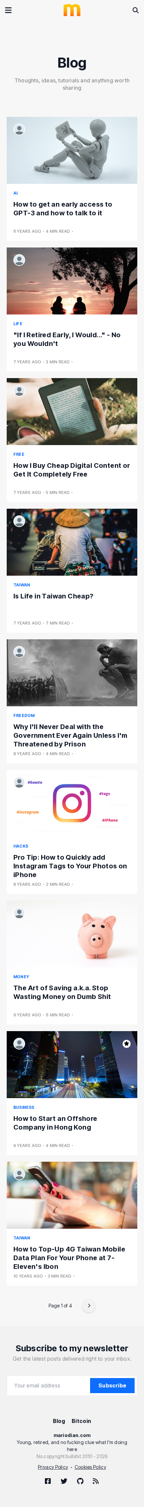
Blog (59, 1421)
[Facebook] (48, 1480)
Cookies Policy (90, 1467)
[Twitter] (64, 1480)
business (23, 1107)
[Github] (80, 1480)
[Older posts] (88, 1305)
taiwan (21, 584)
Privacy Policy (53, 1467)
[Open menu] (8, 10)
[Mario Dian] (19, 129)
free (18, 454)
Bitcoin (81, 1421)
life (17, 323)
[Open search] (135, 10)
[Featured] (127, 1044)
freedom (23, 715)
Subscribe (112, 1385)
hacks (20, 846)
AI (15, 193)
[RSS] (96, 1480)
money (21, 976)
